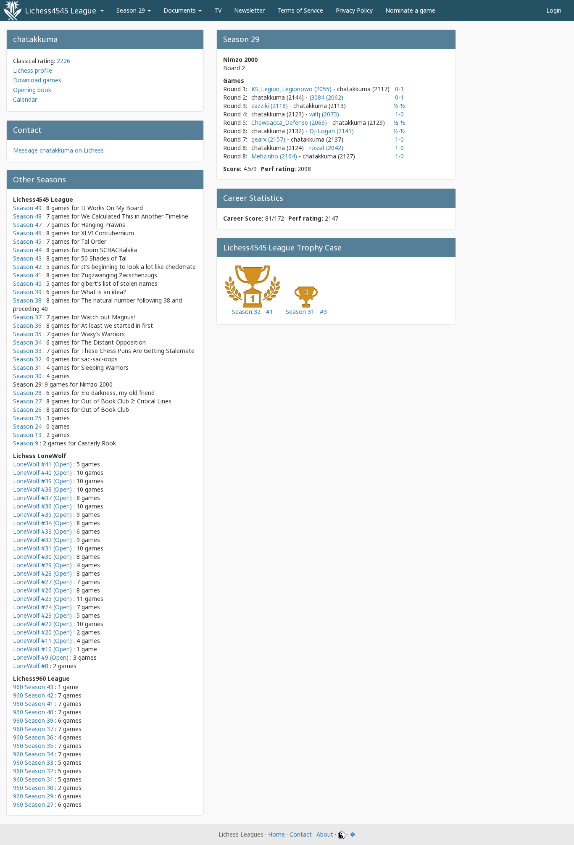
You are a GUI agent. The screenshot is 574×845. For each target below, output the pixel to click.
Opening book (32, 90)
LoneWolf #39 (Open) (42, 481)
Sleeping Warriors (105, 367)
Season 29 (131, 10)
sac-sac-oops (99, 359)
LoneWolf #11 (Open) (42, 641)
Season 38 (27, 300)
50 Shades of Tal (103, 258)
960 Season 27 (33, 804)
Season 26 (27, 409)
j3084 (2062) (326, 97)
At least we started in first (117, 325)
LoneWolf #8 (30, 666)
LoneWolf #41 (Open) (42, 464)
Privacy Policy (354, 10)
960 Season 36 (33, 737)
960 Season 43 (33, 687)
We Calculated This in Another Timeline (134, 216)
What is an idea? (103, 292)
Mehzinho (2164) (275, 156)
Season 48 (27, 216)
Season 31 (27, 367)
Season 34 (27, 342)
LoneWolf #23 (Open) (42, 615)
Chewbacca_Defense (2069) (290, 122)
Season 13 (27, 435)
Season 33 (27, 351)
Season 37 (27, 317)
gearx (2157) (269, 139)
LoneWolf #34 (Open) (42, 523)
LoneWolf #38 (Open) (42, 489)
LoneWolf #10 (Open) (42, 649)
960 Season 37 (33, 729)
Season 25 (27, 418)
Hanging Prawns (103, 225)
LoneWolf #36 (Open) (42, 506)
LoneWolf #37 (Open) (42, 498)
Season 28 (27, 393)
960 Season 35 (33, 746)
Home (276, 834)
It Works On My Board (112, 208)
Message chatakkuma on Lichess (58, 150)
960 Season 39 (33, 720)
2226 (63, 61)
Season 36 (27, 325)
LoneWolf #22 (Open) (42, 624)
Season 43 (27, 258)
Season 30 (27, 376)
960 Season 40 (33, 712)
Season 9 (25, 443)
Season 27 (27, 401)
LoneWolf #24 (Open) (42, 607)
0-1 (399, 89)
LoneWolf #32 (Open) (42, 540)
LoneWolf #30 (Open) (42, 557)
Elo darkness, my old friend (118, 393)
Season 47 (27, 225)
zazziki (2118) (270, 106)
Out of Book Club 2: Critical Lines (126, 401)
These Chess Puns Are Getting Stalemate (138, 351)
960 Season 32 (33, 771)
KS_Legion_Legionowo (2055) (292, 89)
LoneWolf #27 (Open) (42, 582)
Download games (37, 80)
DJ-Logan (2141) (331, 131)
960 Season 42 (33, 695)
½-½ (399, 106)
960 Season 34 (33, 754)
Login (553, 10)
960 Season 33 (33, 762)
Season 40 (27, 283)
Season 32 (27, 359)
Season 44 (27, 250)
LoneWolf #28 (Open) (42, 573)
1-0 (399, 114)
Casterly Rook (97, 443)
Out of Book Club (105, 409)
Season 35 (27, 334)
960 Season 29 (33, 796)
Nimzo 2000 (96, 384)
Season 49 (27, 208)
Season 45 (27, 241)
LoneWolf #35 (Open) (42, 515)
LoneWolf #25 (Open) (42, 599)
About (324, 834)
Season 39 (27, 292)
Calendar (25, 99)
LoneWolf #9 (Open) (40, 657)
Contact (301, 834)
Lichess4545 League (60, 10)
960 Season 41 (33, 704)
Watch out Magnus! (108, 317)
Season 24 (27, 426)
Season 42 (27, 267)
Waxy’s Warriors (103, 334)
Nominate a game (410, 10)
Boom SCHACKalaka (109, 250)
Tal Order (93, 241)
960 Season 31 (33, 779)
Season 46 (27, 233)
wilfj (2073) (324, 114)
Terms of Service (300, 10)
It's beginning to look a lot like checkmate (138, 267)
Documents (180, 10)
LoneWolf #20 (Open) (42, 632)
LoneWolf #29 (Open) (42, 565)
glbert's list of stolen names (119, 283)
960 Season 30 (33, 788)
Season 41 (27, 275)
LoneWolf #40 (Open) (42, 472)
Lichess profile (32, 70)
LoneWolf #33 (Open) (42, 531)
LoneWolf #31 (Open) (42, 548)
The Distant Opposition (113, 342)
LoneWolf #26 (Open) (42, 590)
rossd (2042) (326, 148)
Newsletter (249, 10)
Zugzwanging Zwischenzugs (119, 275)
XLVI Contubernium (107, 233)
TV (217, 10)
